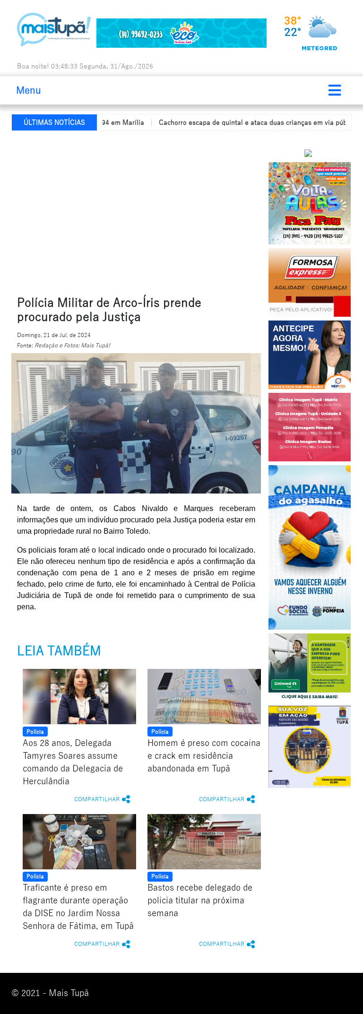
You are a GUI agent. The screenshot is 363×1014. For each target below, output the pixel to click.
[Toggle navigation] (334, 90)
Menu (28, 90)
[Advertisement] (187, 211)
